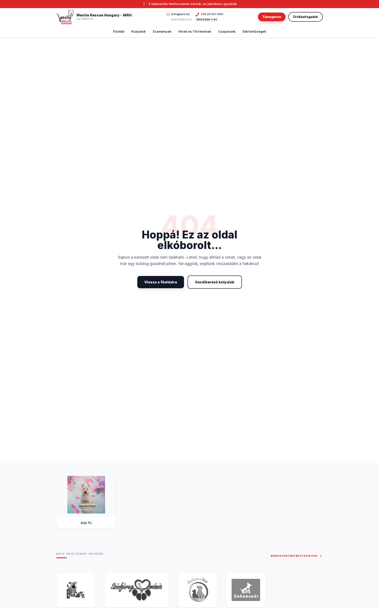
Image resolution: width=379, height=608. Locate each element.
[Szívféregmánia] (136, 590)
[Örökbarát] (246, 590)
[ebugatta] (76, 590)
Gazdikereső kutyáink (214, 282)
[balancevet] (197, 590)
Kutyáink (138, 31)
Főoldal (118, 31)
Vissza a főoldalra (160, 282)
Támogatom (271, 17)
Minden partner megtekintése (294, 556)
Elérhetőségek (254, 31)
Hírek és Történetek (195, 31)
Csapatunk (227, 31)
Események (162, 31)
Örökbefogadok (305, 17)
